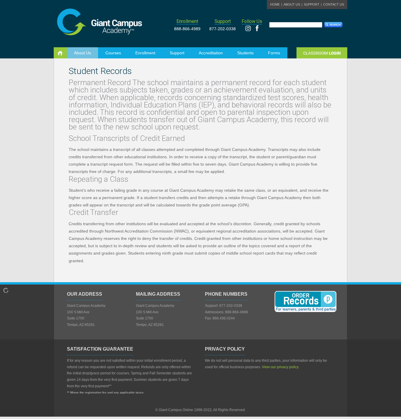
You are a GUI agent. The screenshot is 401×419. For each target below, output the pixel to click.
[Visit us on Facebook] (257, 29)
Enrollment (145, 53)
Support (311, 4)
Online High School (61, 52)
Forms (274, 53)
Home (275, 4)
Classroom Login (321, 52)
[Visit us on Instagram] (250, 29)
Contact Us (333, 4)
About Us (292, 4)
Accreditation (211, 53)
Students (245, 53)
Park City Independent (108, 20)
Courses (113, 53)
